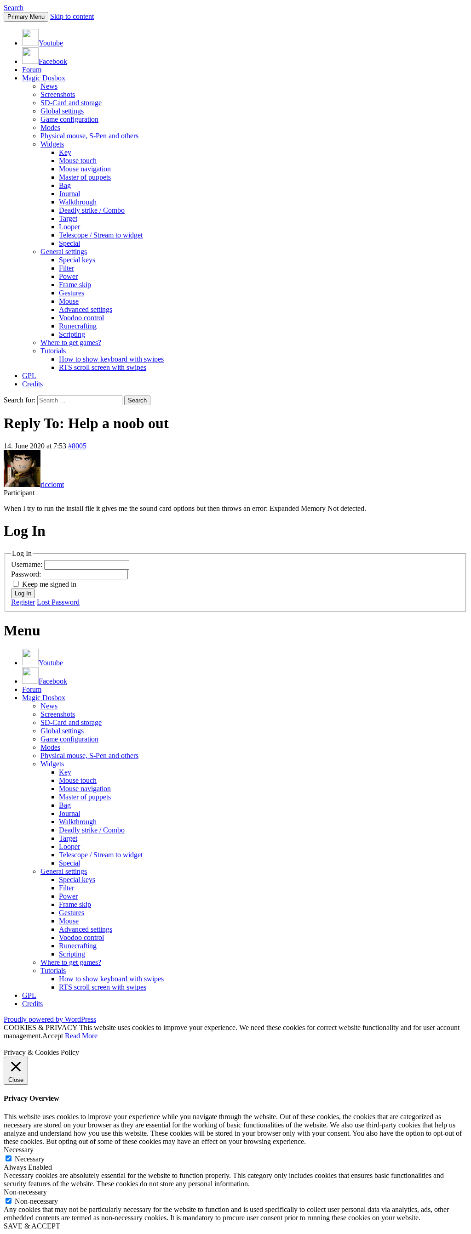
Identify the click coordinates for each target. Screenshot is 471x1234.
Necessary (30, 1159)
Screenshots (57, 94)
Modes (50, 127)
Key (65, 152)
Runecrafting (78, 326)
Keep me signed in (49, 584)
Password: (27, 574)
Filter (66, 268)
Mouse (69, 301)
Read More (81, 1036)
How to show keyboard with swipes (111, 359)
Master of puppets (85, 177)
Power (68, 276)
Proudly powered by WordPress (50, 1019)
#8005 (77, 446)
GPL (29, 375)
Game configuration (69, 119)
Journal (69, 194)
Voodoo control (81, 318)
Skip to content (72, 16)
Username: (27, 564)
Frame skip (75, 285)
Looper (69, 227)
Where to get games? (70, 342)
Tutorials (53, 351)
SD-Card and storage (71, 103)
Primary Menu (26, 16)
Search (13, 7)
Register (23, 602)
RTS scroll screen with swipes (102, 367)
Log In (23, 593)
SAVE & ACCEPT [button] (32, 1226)
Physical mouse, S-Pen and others (89, 136)
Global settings (62, 111)
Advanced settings (85, 309)
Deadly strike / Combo (92, 210)
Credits (32, 384)
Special (69, 243)
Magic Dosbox (43, 78)
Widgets (52, 144)
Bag (65, 185)
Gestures (71, 293)
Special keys (77, 260)
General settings (63, 251)
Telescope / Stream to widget (101, 235)
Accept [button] (52, 1036)
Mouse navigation (85, 169)
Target (68, 218)
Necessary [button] (19, 1150)
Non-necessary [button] (25, 1192)
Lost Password (58, 602)
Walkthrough (78, 202)
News (48, 86)
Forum (31, 70)
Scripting (72, 334)
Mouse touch (78, 160)
